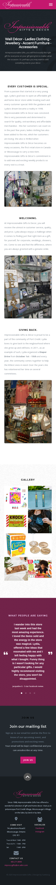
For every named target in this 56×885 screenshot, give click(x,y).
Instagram (39, 831)
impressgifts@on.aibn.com (16, 865)
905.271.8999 (16, 861)
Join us (28, 760)
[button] (21, 693)
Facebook (40, 828)
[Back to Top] (27, 777)
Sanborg (46, 874)
